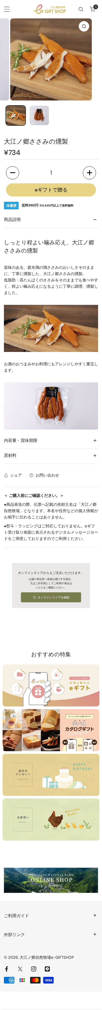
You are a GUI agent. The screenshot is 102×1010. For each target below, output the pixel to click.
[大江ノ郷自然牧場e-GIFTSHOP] (50, 9)
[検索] (81, 9)
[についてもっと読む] (51, 685)
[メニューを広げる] (7, 9)
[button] (92, 9)
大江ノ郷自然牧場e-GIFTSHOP (47, 957)
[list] (51, 59)
